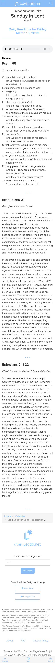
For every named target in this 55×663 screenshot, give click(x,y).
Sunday (50, 661)
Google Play (29, 596)
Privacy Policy (40, 640)
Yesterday (5, 661)
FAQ (22, 640)
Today (28, 661)
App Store (28, 588)
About (9, 640)
